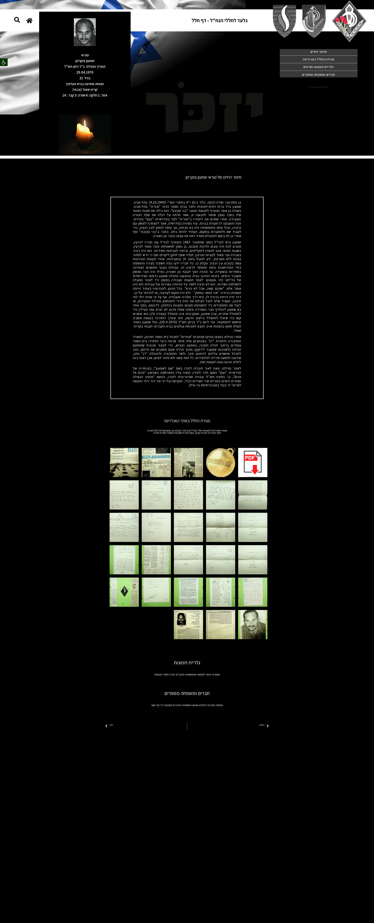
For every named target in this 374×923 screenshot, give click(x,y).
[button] (4, 62)
